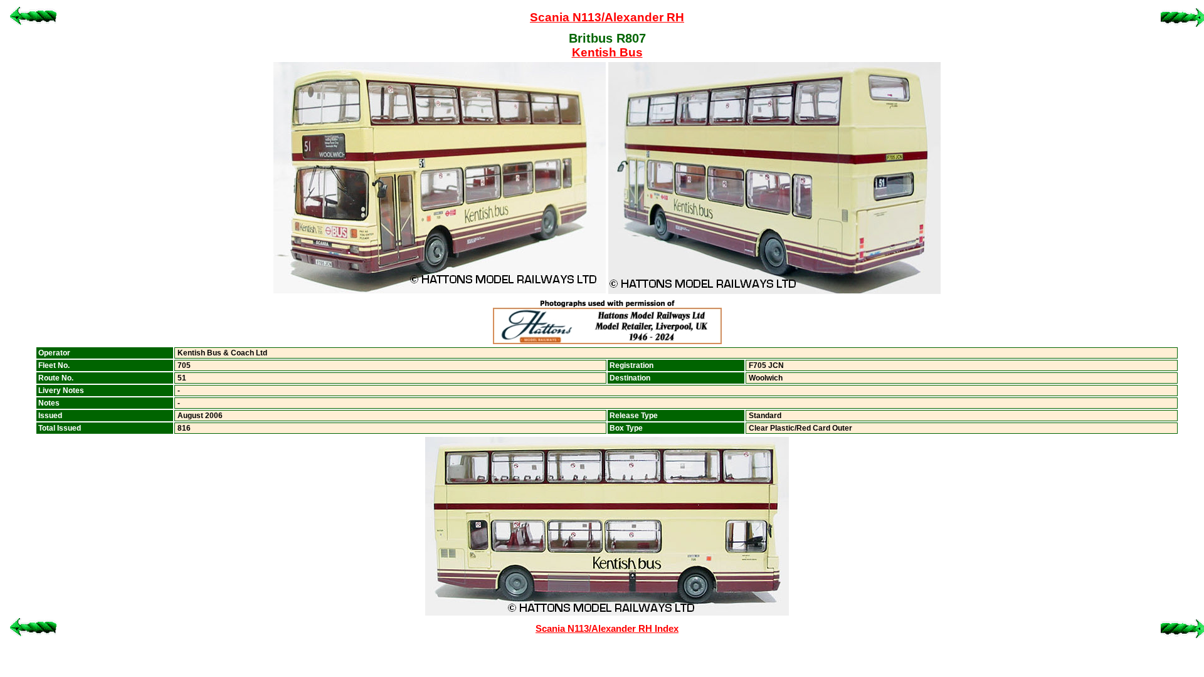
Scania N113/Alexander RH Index (607, 629)
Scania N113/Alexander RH (607, 17)
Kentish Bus (607, 52)
